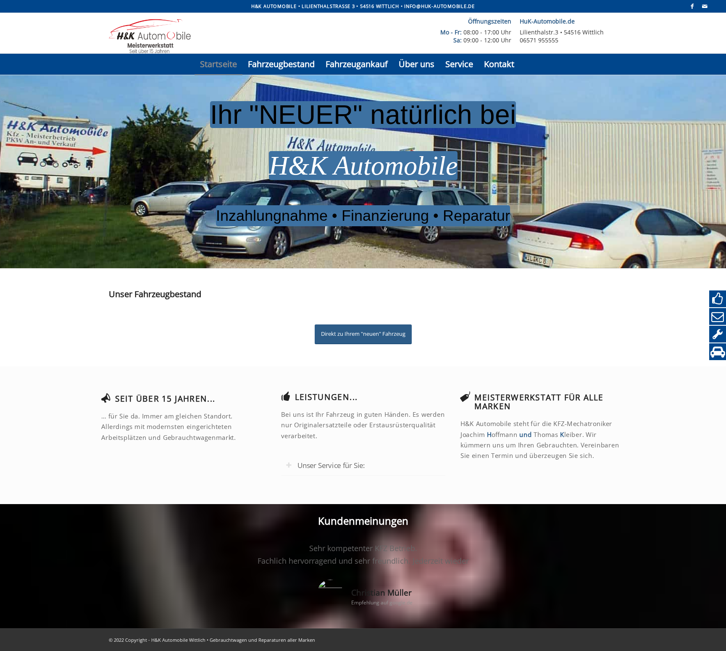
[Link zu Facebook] (692, 6)
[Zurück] (127, 554)
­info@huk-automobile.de (439, 6)
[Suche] (526, 64)
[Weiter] (598, 554)
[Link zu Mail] (705, 6)
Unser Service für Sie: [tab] (331, 465)
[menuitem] (218, 64)
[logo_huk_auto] (261, 35)
